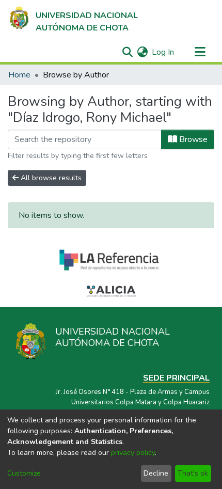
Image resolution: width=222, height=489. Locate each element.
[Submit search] (127, 52)
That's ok (193, 473)
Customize (24, 473)
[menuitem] (142, 52)
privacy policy (133, 453)
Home (19, 75)
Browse (192, 139)
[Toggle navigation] (199, 52)
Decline (156, 473)
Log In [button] (163, 52)
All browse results (50, 178)
